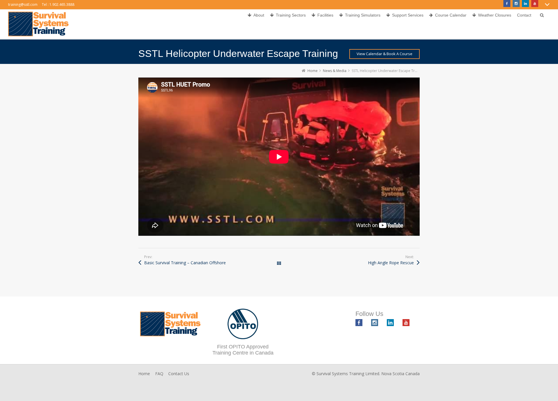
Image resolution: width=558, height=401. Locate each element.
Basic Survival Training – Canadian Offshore (185, 262)
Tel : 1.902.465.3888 (58, 4)
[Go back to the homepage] (38, 24)
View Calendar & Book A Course (384, 53)
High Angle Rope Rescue (391, 262)
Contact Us (178, 373)
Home (144, 373)
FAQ (159, 373)
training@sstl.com (22, 4)
